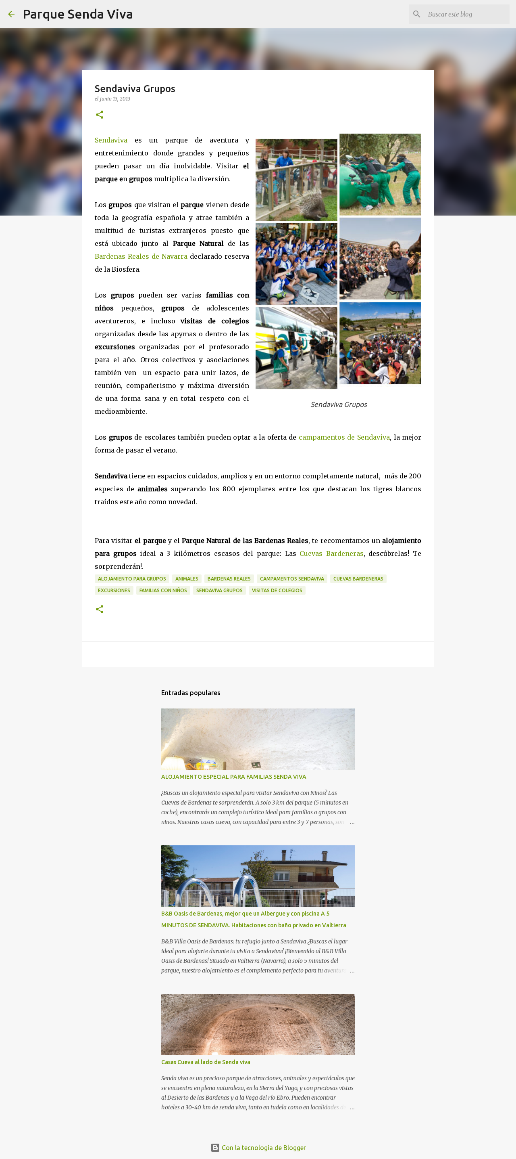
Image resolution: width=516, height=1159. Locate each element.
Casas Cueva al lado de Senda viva (205, 1062)
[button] (99, 115)
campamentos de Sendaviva (344, 437)
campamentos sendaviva (292, 578)
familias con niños (163, 590)
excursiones (114, 590)
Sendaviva (115, 140)
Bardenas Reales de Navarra (141, 256)
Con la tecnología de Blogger (263, 1147)
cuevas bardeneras (358, 578)
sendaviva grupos (219, 590)
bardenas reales (229, 578)
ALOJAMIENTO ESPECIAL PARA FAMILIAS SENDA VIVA (233, 776)
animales (186, 578)
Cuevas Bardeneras (332, 553)
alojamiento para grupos (132, 578)
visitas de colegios (277, 590)
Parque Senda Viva (78, 13)
